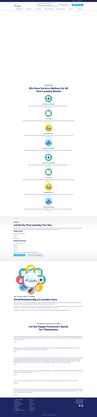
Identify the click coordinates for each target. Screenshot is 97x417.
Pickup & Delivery (19, 8)
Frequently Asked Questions (20, 410)
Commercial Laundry (60, 8)
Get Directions (80, 403)
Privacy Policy (32, 408)
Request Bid (17, 405)
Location (31, 402)
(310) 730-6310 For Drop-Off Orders (45, 3)
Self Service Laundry (48, 8)
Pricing (31, 399)
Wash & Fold (17, 401)
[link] (48, 101)
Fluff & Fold (38, 8)
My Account (32, 410)
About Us (70, 8)
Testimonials (17, 408)
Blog (30, 405)
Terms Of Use (32, 407)
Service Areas (29, 8)
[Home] (17, 5)
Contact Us (79, 8)
